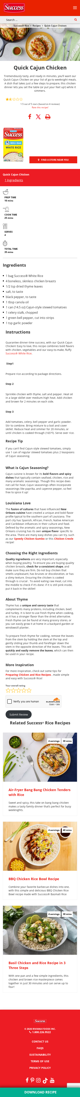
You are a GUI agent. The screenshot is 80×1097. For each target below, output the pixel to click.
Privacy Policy (40, 1068)
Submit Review (18, 714)
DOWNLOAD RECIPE (40, 1092)
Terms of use (40, 1061)
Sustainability (40, 1054)
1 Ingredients (14, 180)
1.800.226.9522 (41, 1032)
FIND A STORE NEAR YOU (55, 159)
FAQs (40, 1048)
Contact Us (40, 1041)
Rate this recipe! (40, 107)
